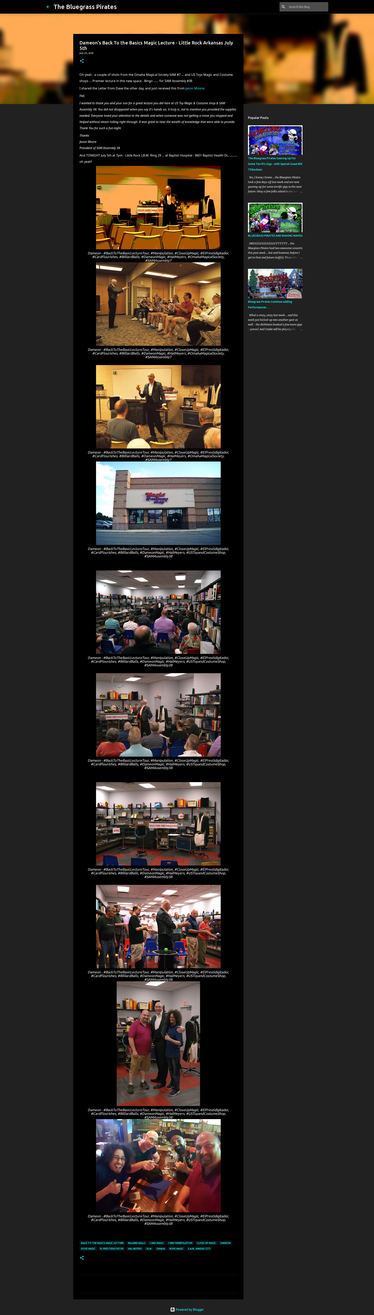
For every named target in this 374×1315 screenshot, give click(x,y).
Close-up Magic (206, 1243)
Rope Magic (176, 1248)
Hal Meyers (135, 1248)
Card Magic (157, 1243)
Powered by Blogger (189, 1309)
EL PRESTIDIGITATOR (111, 1248)
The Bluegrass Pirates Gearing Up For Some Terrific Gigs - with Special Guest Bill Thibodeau (275, 164)
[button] (81, 61)
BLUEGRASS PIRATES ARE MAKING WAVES (275, 235)
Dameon (226, 1243)
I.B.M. (149, 1248)
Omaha (160, 1248)
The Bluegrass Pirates (85, 6)
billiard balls (136, 1243)
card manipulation (180, 1243)
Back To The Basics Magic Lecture (102, 1243)
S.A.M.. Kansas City (199, 1248)
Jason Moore (194, 88)
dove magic (88, 1248)
